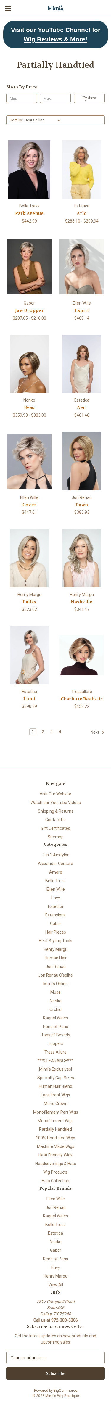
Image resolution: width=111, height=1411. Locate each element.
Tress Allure (55, 1052)
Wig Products (55, 1172)
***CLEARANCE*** (55, 1060)
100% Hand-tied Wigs (55, 1137)
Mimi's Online (55, 983)
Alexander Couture (55, 863)
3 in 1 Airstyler (55, 855)
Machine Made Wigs (55, 1146)
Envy (55, 897)
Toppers (55, 1043)
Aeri (82, 407)
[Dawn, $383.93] (81, 461)
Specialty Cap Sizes (55, 1077)
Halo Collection (55, 1180)
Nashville (81, 602)
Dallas (29, 602)
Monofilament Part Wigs (55, 1112)
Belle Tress (55, 880)
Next (95, 732)
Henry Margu (55, 949)
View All (55, 1284)
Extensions (55, 915)
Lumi (29, 699)
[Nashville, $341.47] (81, 558)
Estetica (55, 906)
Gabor (55, 923)
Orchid (55, 1009)
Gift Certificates (55, 828)
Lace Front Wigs (55, 1095)
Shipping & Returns (55, 811)
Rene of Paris (55, 1026)
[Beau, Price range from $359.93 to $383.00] (29, 364)
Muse (55, 992)
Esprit (82, 310)
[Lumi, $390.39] (29, 655)
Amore (55, 872)
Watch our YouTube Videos (55, 802)
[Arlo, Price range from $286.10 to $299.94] (81, 169)
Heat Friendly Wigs (55, 1155)
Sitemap (56, 837)
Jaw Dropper (29, 310)
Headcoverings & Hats (55, 1163)
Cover (29, 505)
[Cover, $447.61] (29, 461)
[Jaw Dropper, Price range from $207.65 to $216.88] (29, 267)
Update (89, 98)
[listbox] (44, 120)
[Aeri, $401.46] (81, 364)
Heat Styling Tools (55, 940)
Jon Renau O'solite (55, 975)
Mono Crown (55, 1103)
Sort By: (16, 120)
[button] (55, 34)
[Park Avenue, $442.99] (29, 169)
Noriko (56, 1000)
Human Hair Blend (55, 1086)
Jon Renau (56, 966)
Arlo (82, 213)
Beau (29, 407)
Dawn (81, 505)
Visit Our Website (55, 794)
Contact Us (55, 819)
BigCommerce (65, 1391)
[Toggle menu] (8, 8)
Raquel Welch (55, 1018)
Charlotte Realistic (82, 699)
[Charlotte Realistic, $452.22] (81, 655)
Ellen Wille (55, 889)
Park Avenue (29, 213)
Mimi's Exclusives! (55, 1069)
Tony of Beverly (55, 1035)
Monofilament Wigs (56, 1120)
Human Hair (56, 958)
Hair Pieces (55, 932)
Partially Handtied (55, 1129)
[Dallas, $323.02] (29, 558)
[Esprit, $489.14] (81, 267)
